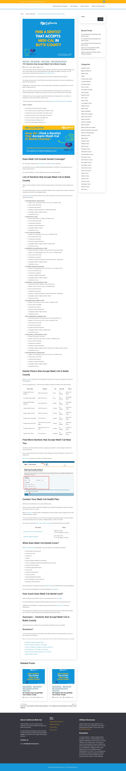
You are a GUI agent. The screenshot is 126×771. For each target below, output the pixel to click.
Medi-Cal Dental (45, 61)
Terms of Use (53, 729)
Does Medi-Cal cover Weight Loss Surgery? (36, 649)
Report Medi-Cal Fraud (31, 654)
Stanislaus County (86, 184)
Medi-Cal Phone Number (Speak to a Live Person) (38, 651)
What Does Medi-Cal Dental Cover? (34, 642)
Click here (25, 458)
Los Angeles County (86, 103)
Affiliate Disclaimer (55, 724)
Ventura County (85, 186)
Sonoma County (85, 181)
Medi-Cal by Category (87, 114)
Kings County (84, 100)
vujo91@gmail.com (39, 67)
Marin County (84, 108)
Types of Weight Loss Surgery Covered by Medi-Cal (39, 647)
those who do (60, 605)
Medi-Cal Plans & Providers (88, 127)
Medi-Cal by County (86, 116)
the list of (29, 512)
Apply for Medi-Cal (86, 70)
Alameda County (85, 68)
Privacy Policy (53, 727)
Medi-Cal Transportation (98, 6)
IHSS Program (74, 6)
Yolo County (84, 189)
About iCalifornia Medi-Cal (56, 721)
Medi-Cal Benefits (35, 61)
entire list (29, 195)
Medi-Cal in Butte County (48, 73)
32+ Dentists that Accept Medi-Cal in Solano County (33, 694)
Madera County (85, 106)
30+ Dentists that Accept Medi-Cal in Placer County (62, 694)
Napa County (84, 138)
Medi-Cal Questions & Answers (59, 61)
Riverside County (85, 149)
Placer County (55, 690)
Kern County (84, 97)
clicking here (55, 589)
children (53, 163)
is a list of (28, 379)
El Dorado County (85, 84)
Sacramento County (86, 151)
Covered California (86, 81)
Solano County (26, 690)
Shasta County (85, 176)
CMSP (83, 76)
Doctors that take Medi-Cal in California (62, 101)
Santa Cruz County (86, 170)
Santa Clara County (86, 168)
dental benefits (42, 163)
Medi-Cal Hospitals (86, 122)
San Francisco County (87, 159)
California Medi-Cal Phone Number (36, 1)
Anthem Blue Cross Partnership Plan (32, 531)
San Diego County (86, 157)
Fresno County (85, 87)
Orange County (85, 143)
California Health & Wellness (30, 536)
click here (48, 585)
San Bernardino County (87, 154)
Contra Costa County (86, 79)
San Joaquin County (86, 162)
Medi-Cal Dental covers (29, 547)
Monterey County (85, 135)
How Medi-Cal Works (86, 89)
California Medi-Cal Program (60, 6)
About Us (22, 1)
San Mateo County (86, 165)
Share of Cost (84, 173)
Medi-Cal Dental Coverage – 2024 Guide (36, 644)
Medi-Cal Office (84, 6)
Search (83, 16)
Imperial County (85, 95)
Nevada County (85, 141)
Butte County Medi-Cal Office (43, 523)
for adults (59, 598)
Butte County (26, 61)
